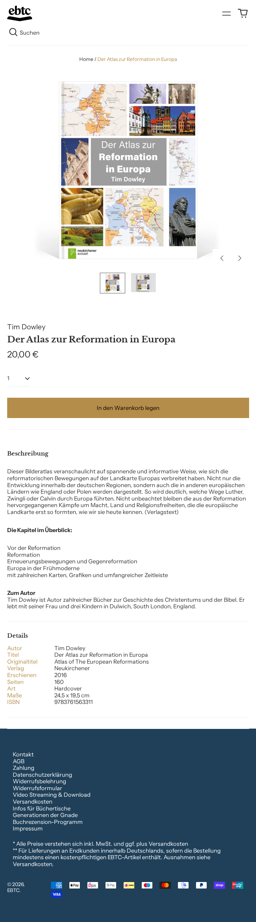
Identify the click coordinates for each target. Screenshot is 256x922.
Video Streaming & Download (52, 794)
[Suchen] (13, 33)
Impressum (28, 828)
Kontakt (23, 754)
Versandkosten (32, 801)
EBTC (13, 890)
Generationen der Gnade (45, 815)
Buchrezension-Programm (48, 822)
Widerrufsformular (37, 788)
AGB (18, 761)
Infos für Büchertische (42, 808)
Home (86, 59)
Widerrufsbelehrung (39, 781)
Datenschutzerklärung (42, 774)
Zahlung (23, 768)
